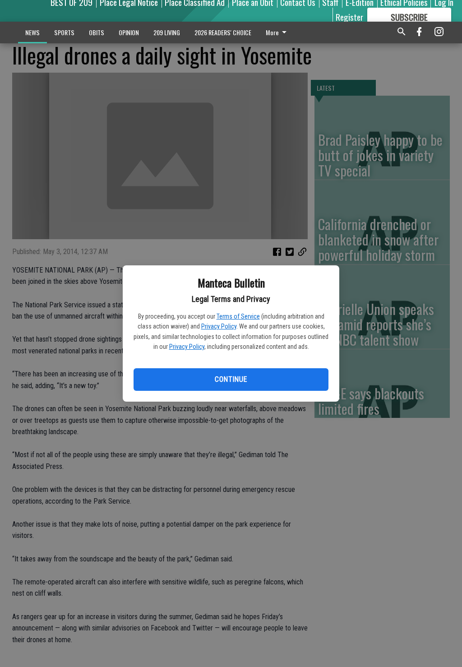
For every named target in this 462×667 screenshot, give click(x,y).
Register (349, 17)
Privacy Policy (218, 326)
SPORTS (64, 32)
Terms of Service (238, 316)
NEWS (32, 32)
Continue (231, 379)
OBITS (96, 32)
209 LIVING (166, 32)
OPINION (129, 32)
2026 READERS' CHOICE (222, 32)
